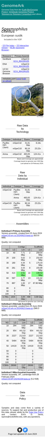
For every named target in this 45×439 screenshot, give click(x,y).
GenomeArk (13, 5)
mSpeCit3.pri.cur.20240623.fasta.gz (17, 235)
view (19, 79)
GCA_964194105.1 (22, 61)
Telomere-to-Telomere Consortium (17, 14)
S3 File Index (8, 45)
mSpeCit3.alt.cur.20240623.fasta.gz (17, 308)
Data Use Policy (36, 412)
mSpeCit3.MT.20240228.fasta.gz (16, 379)
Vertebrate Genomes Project (21, 12)
